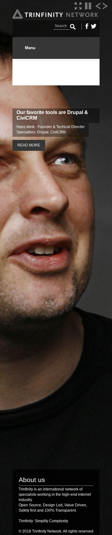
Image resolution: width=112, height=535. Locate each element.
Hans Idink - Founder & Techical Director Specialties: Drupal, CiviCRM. (50, 129)
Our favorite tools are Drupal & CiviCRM (52, 115)
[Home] (56, 17)
